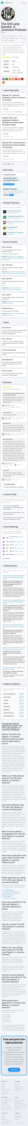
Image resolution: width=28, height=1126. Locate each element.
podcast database (16, 920)
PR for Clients (5, 1102)
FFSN (3, 32)
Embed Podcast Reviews (18, 1108)
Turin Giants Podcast (14, 211)
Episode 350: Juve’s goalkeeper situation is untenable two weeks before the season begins (14, 577)
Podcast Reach (18, 1102)
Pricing (3, 1086)
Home (3, 1084)
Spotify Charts (5, 1123)
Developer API (5, 1093)
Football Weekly (12, 227)
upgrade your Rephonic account (13, 1026)
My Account (4, 1091)
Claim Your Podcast (6, 1089)
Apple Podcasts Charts (7, 1121)
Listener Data (18, 1086)
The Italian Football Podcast (16, 216)
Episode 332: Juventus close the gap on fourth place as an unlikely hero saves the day (13, 626)
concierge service (6, 942)
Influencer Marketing (7, 1107)
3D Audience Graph (19, 1100)
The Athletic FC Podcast (15, 232)
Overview (17, 1084)
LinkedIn (17, 1119)
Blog (3, 1115)
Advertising (4, 1103)
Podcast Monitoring (6, 1109)
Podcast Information (19, 1088)
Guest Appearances (6, 1100)
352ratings (16, 57)
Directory (4, 1117)
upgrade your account (7, 826)
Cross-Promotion (6, 1105)
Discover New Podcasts (20, 1105)
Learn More (14, 1070)
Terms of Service (19, 1117)
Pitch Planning (18, 1089)
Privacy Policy (18, 1115)
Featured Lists (5, 1119)
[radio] (3, 57)
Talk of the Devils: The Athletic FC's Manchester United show (16, 222)
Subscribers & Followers (20, 1103)
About (3, 1088)
